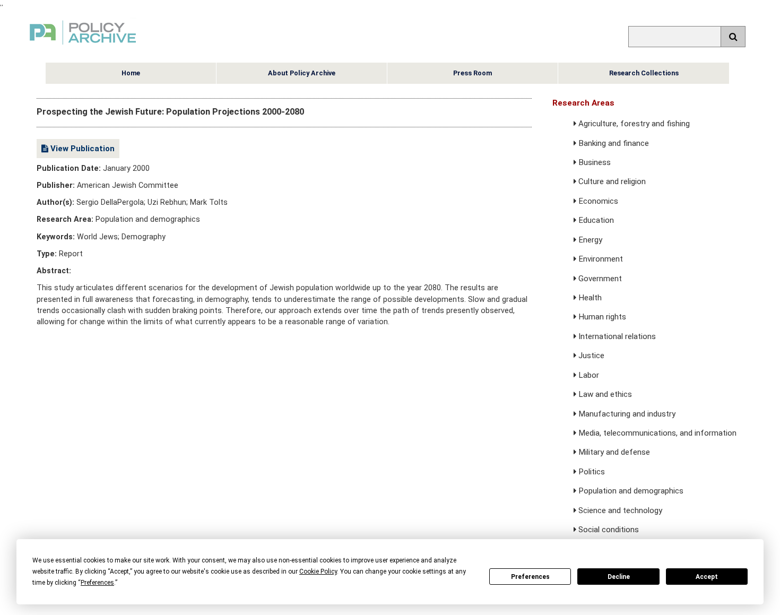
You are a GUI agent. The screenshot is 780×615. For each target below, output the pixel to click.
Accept (707, 577)
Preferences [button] (97, 582)
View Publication (81, 148)
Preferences (530, 577)
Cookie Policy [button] (318, 571)
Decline (619, 577)
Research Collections (644, 73)
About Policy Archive (301, 73)
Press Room (472, 73)
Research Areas (583, 103)
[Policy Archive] (82, 45)
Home (131, 73)
